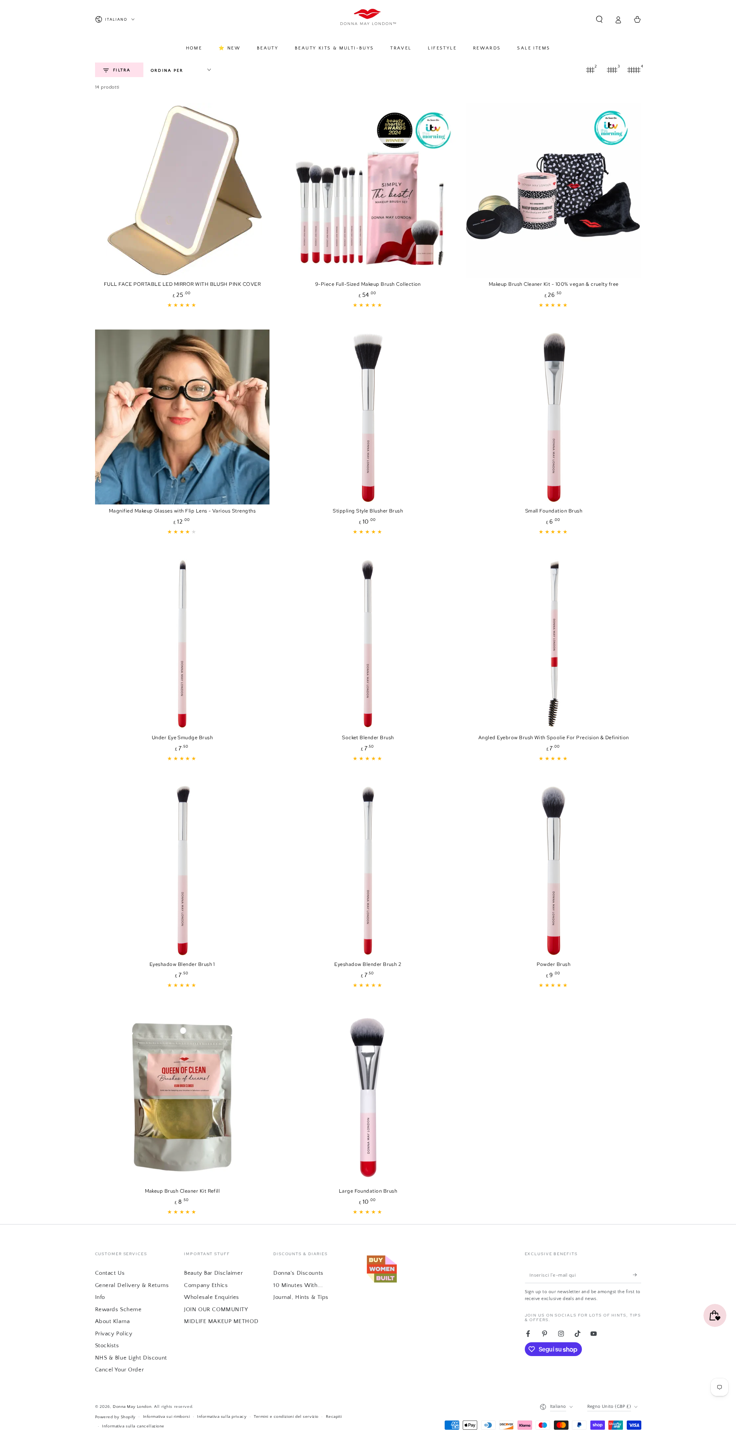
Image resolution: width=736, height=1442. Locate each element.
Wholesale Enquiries (211, 1297)
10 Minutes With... (298, 1285)
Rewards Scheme (118, 1309)
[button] (599, 20)
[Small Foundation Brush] (553, 417)
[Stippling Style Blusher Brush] (368, 417)
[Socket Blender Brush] (368, 643)
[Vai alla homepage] (368, 19)
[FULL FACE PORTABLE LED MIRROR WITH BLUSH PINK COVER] (182, 190)
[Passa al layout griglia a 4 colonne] (634, 70)
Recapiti (334, 1416)
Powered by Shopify (115, 1416)
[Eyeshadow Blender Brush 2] (368, 870)
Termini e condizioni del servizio (286, 1416)
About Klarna (112, 1321)
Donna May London (132, 1406)
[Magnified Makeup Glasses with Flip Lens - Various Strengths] (182, 417)
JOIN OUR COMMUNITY (216, 1309)
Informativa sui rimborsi (166, 1416)
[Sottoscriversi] (637, 1275)
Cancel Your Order (119, 1369)
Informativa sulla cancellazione (133, 1426)
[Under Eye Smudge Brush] (182, 643)
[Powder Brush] (553, 870)
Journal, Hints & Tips (301, 1297)
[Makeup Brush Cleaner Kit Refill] (182, 1097)
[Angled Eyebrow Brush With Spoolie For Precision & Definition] (553, 643)
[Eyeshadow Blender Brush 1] (182, 870)
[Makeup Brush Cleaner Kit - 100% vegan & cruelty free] (553, 190)
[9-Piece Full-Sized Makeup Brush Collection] (368, 190)
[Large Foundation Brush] (368, 1097)
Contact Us (110, 1273)
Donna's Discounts (298, 1273)
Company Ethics (206, 1285)
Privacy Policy (114, 1333)
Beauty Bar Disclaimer (213, 1273)
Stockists (107, 1345)
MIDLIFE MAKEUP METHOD (221, 1321)
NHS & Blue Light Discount (131, 1358)
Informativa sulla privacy (221, 1416)
